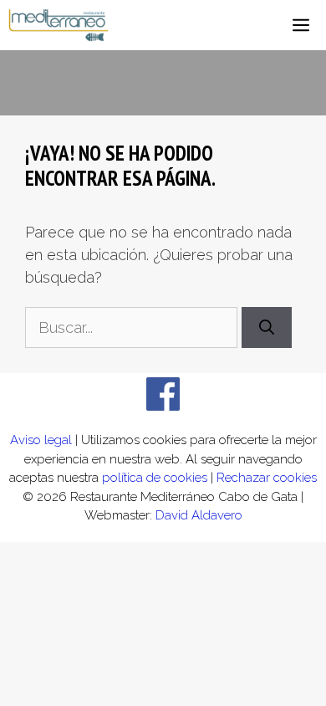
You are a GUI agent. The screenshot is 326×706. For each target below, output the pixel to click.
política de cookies (154, 477)
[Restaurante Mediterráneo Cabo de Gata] (58, 25)
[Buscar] (267, 327)
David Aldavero (198, 515)
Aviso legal (41, 440)
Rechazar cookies (266, 477)
